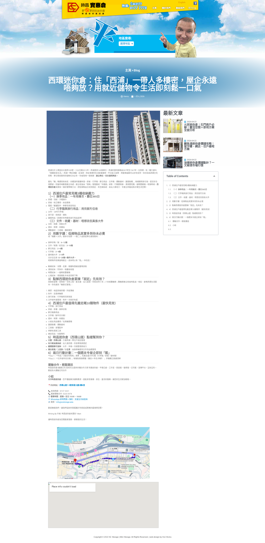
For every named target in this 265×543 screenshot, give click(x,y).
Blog (192, 8)
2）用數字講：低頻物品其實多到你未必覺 (186, 201)
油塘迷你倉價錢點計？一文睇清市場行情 (199, 164)
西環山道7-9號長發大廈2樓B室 (72, 385)
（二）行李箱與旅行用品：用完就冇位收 (189, 193)
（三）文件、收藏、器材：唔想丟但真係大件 (191, 197)
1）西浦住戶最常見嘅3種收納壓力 (183, 185)
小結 (174, 225)
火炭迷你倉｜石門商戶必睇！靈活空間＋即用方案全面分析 (199, 127)
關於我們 (166, 8)
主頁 (155, 8)
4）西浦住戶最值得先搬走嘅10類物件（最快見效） (190, 209)
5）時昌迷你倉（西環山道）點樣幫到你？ (186, 213)
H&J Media (166, 537)
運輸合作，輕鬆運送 (181, 221)
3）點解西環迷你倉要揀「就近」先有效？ (186, 205)
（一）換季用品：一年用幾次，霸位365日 (190, 189)
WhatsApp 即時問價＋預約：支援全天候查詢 (69, 399)
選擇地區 (125, 43)
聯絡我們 (179, 8)
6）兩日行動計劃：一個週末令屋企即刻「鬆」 (188, 217)
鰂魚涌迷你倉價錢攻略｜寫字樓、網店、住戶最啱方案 (199, 146)
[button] (214, 176)
